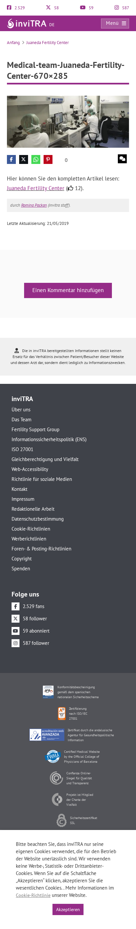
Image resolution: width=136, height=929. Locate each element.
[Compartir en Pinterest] (48, 159)
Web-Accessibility (30, 469)
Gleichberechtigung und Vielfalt (45, 459)
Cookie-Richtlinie (33, 895)
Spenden (21, 568)
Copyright (22, 558)
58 (56, 8)
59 (90, 8)
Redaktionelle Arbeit (33, 508)
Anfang (13, 42)
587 (125, 8)
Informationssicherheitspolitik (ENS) (49, 439)
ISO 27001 (22, 449)
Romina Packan (34, 205)
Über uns (21, 409)
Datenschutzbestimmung (38, 518)
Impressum (23, 498)
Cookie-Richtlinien (31, 528)
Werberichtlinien (29, 538)
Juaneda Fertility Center (47, 42)
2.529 (19, 8)
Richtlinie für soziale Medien (42, 479)
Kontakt (19, 489)
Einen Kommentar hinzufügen (68, 290)
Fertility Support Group (35, 429)
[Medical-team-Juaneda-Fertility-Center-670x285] (68, 121)
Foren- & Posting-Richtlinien (41, 548)
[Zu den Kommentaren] (122, 158)
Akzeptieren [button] (68, 909)
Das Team (21, 419)
